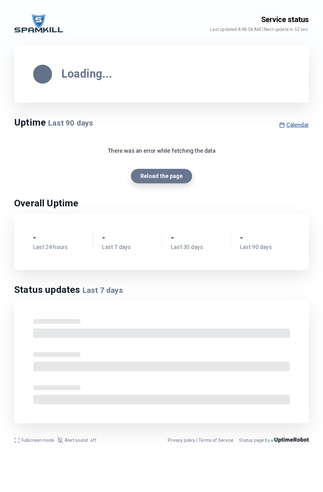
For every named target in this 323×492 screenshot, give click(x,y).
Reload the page (161, 176)
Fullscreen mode (37, 440)
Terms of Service (215, 440)
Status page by (255, 440)
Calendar (297, 125)
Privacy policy (182, 440)
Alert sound (81, 440)
